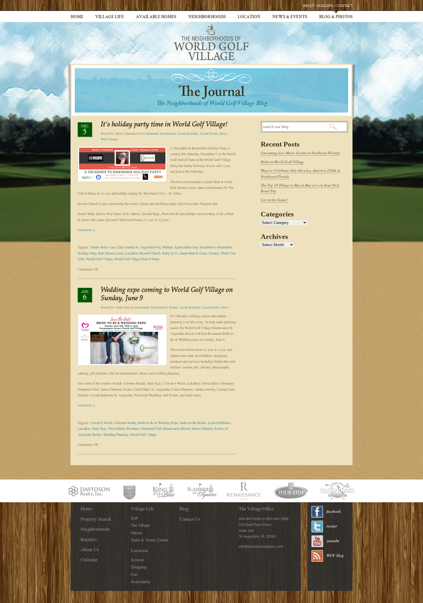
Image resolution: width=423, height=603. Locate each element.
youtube (333, 540)
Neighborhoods (207, 17)
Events (173, 307)
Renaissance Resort (176, 428)
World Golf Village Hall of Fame (136, 258)
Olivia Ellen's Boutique (123, 428)
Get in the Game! (274, 199)
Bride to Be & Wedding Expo (158, 422)
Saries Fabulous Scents (207, 428)
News (223, 133)
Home (76, 17)
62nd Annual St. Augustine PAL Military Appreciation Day (157, 247)
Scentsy (214, 253)
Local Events (209, 133)
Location (249, 17)
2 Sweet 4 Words (101, 422)
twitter (331, 526)
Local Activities (188, 133)
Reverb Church (150, 253)
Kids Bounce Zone (111, 253)
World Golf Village (99, 258)
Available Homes (156, 17)
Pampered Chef (151, 428)
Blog (183, 508)
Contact (344, 6)
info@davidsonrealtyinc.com (261, 547)
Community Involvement (159, 133)
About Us (90, 549)
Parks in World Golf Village (282, 161)
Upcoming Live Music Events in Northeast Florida (300, 152)
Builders (326, 6)
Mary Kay (99, 428)
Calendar (89, 559)
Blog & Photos (336, 17)
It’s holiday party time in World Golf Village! (164, 124)
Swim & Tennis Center (149, 540)
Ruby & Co (170, 253)
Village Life (109, 17)
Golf (134, 518)
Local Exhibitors (219, 422)
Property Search (96, 519)
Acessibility (140, 582)
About (309, 6)
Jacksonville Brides (193, 422)
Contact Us (190, 519)
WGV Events (109, 139)
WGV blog (335, 555)
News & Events (289, 17)
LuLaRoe (131, 253)
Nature (136, 533)
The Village (140, 525)
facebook (333, 511)
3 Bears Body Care (102, 247)
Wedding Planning (115, 434)
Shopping (138, 567)
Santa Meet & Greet (193, 253)
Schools (137, 560)
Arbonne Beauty (125, 422)
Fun (134, 574)
